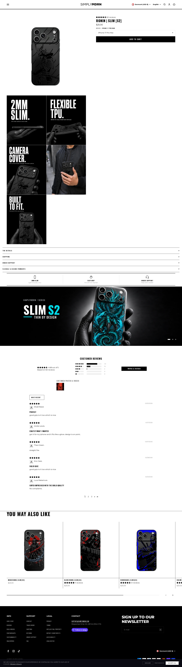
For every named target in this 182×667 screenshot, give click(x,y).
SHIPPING (29, 629)
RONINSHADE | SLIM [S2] (128, 580)
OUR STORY (10, 621)
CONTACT (29, 621)
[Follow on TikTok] (18, 651)
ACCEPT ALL (172, 663)
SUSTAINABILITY (11, 637)
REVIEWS (9, 625)
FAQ (27, 641)
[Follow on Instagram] (13, 651)
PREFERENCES (159, 663)
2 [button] (88, 497)
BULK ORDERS (11, 629)
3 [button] (91, 497)
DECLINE (148, 663)
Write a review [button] (134, 369)
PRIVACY (49, 621)
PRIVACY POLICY (16, 664)
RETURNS (29, 633)
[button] (101, 17)
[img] (34, 404)
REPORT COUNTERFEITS (53, 633)
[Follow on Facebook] (8, 651)
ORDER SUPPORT (31, 637)
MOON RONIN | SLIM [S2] (16, 580)
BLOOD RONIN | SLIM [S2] (72, 580)
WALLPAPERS (10, 641)
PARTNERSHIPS (11, 633)
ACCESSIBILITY (51, 637)
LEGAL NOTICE (51, 641)
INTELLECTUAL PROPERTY (54, 629)
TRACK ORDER (30, 625)
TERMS (49, 625)
